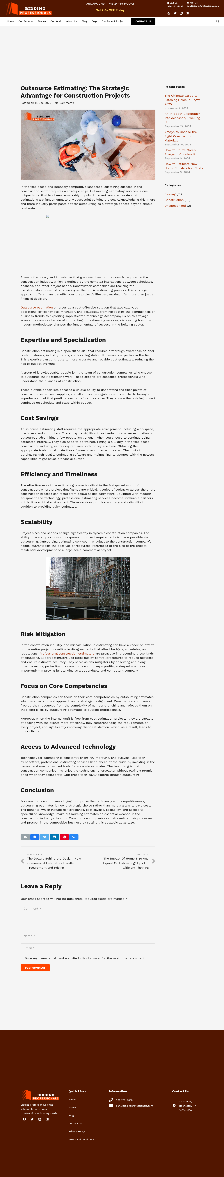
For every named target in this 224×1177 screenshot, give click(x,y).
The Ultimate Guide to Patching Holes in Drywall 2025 (183, 100)
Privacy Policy (77, 1131)
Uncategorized (175, 205)
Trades (72, 1107)
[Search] (218, 21)
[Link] (28, 8)
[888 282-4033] (112, 1100)
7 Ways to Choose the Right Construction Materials (181, 136)
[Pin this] (64, 837)
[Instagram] (181, 13)
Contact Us (75, 1123)
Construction (174, 200)
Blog (71, 1115)
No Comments (64, 102)
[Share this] (34, 837)
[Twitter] (175, 13)
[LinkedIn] (187, 13)
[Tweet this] (44, 837)
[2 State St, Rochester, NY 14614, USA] (175, 1106)
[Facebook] (169, 13)
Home (72, 1099)
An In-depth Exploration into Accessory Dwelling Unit (183, 118)
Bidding (170, 194)
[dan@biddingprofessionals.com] (112, 1106)
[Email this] (25, 837)
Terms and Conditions (81, 1139)
